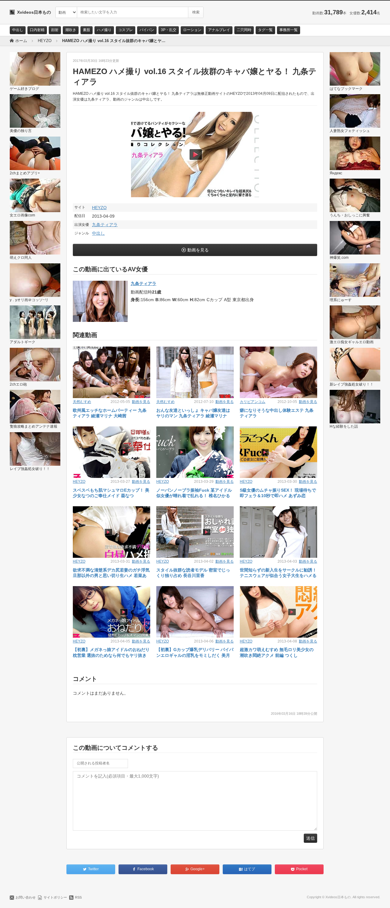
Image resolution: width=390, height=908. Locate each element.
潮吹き (70, 30)
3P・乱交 (168, 30)
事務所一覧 (288, 30)
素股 (86, 30)
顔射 (54, 30)
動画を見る (198, 249)
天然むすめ (82, 402)
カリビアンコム (252, 402)
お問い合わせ (26, 897)
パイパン (147, 30)
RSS (78, 897)
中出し (17, 30)
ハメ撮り (104, 30)
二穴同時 (244, 30)
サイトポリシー (55, 897)
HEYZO (99, 207)
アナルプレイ (219, 30)
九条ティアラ (105, 224)
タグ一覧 (265, 30)
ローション (192, 30)
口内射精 (37, 30)
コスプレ (125, 30)
